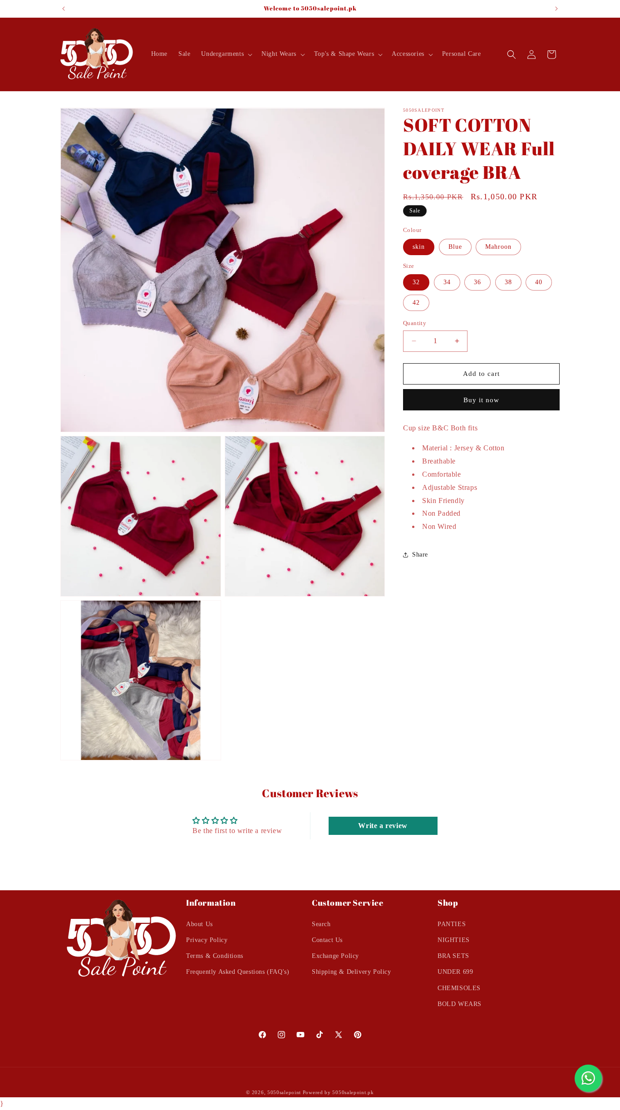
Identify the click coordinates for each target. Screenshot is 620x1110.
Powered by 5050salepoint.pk (338, 1092)
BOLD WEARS (460, 1003)
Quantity (414, 323)
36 (477, 282)
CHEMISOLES (459, 987)
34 (447, 282)
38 (508, 282)
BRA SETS (453, 955)
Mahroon (498, 246)
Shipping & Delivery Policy (351, 971)
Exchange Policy (335, 955)
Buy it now (481, 400)
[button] (226, 54)
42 (416, 302)
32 (416, 282)
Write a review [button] (382, 825)
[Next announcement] (556, 8)
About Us (199, 923)
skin (419, 246)
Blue (455, 246)
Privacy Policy (206, 939)
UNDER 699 (455, 971)
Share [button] (420, 554)
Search (321, 923)
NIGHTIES (454, 939)
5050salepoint (284, 1092)
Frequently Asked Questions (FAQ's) (237, 971)
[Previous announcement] (64, 8)
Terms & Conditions (214, 955)
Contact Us (327, 939)
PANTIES (452, 923)
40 (538, 282)
